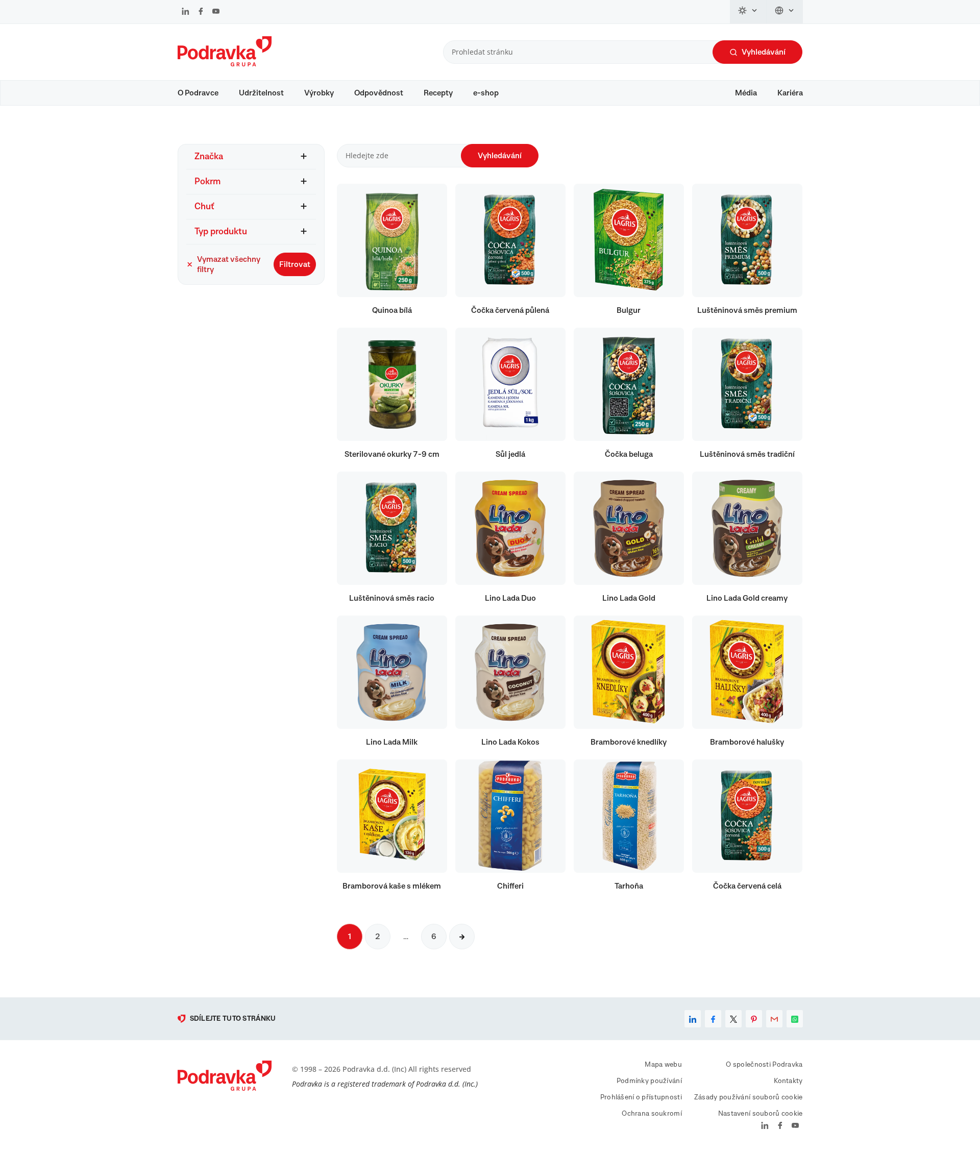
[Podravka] (225, 64)
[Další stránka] (462, 936)
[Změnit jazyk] (785, 11)
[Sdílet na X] (733, 1018)
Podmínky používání (649, 1081)
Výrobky (319, 93)
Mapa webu (663, 1064)
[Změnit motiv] (748, 11)
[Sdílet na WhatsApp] (795, 1018)
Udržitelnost (261, 93)
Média (746, 93)
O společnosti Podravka (764, 1064)
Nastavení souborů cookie (760, 1113)
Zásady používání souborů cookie (748, 1097)
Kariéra (790, 93)
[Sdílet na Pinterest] (754, 1018)
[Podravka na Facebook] (201, 12)
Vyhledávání (764, 52)
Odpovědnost (378, 93)
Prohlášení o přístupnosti (641, 1097)
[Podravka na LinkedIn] (185, 12)
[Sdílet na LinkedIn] (692, 1018)
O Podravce (198, 93)
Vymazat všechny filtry (228, 264)
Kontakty (788, 1081)
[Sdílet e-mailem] (774, 1018)
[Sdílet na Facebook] (713, 1018)
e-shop (486, 93)
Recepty (438, 93)
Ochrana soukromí (651, 1113)
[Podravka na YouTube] (215, 12)
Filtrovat (294, 264)
